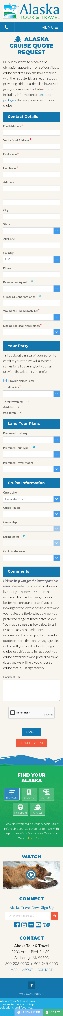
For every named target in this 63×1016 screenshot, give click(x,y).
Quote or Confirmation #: (19, 297)
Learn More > (36, 838)
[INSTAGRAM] (24, 924)
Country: (8, 253)
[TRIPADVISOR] (46, 924)
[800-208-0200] (7, 27)
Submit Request (31, 743)
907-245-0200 (46, 963)
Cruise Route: (11, 507)
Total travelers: (13, 402)
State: (7, 224)
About (27, 969)
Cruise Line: (10, 492)
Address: (9, 182)
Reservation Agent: (15, 282)
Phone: (7, 268)
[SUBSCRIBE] (54, 916)
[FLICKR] (31, 924)
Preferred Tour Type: (16, 448)
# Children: (9, 412)
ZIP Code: (9, 239)
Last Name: (10, 168)
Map (14, 969)
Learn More (30, 1012)
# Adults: (8, 407)
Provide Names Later (21, 381)
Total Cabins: (11, 387)
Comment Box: (12, 677)
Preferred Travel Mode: (18, 463)
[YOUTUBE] (38, 924)
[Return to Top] (31, 985)
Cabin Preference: (14, 551)
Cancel (31, 732)
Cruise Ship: (10, 522)
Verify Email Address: (16, 140)
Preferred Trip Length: (17, 433)
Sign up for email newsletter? (21, 325)
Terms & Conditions (31, 994)
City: (6, 210)
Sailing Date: (11, 536)
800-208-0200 (17, 963)
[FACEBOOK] (17, 924)
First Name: (10, 154)
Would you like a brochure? (20, 311)
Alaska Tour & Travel (31, 11)
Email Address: (12, 126)
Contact (45, 969)
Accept (54, 1012)
